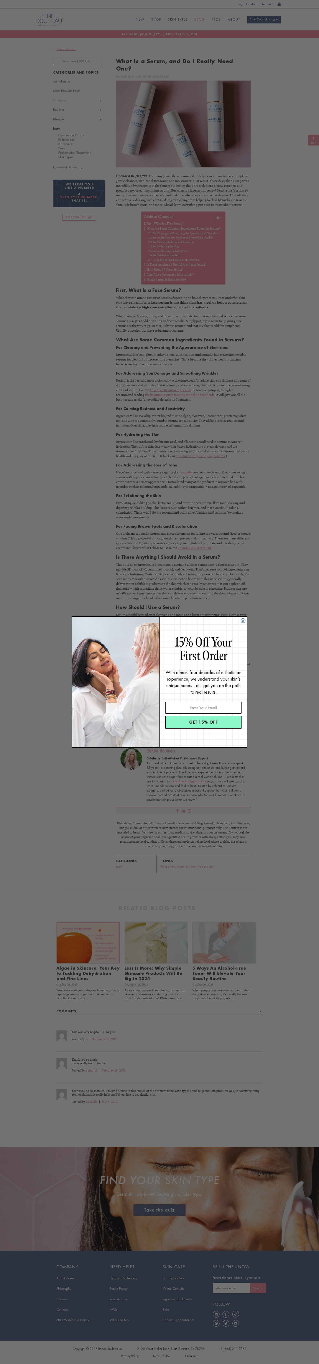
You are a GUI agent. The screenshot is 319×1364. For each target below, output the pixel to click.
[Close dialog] (243, 620)
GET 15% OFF (203, 722)
